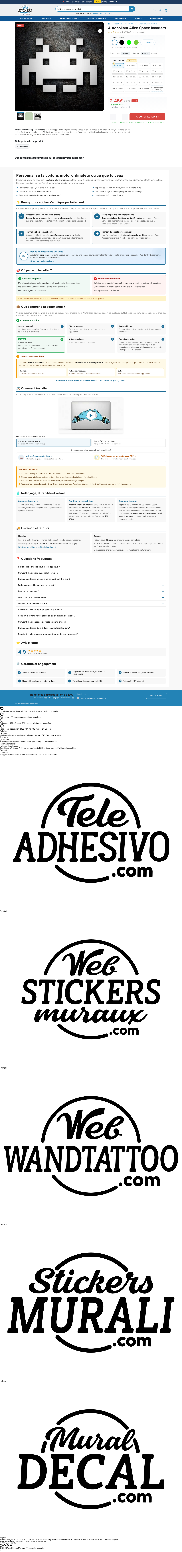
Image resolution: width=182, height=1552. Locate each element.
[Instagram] (1, 1546)
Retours (38, 735)
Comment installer (54, 735)
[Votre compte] (160, 10)
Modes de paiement (25, 735)
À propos (5, 740)
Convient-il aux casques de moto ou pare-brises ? (42, 621)
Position (136, 53)
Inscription (156, 695)
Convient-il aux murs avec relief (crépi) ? (38, 572)
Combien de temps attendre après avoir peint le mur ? (44, 579)
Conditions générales (9, 748)
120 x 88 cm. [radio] (143, 89)
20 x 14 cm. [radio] (118, 71)
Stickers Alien (22, 146)
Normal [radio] (145, 54)
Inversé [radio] (154, 54)
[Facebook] (4, 1546)
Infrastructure (35, 741)
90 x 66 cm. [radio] (157, 82)
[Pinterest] (8, 1546)
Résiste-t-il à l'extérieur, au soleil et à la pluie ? (40, 609)
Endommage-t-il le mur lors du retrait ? (37, 585)
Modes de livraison (8, 735)
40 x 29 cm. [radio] (118, 77)
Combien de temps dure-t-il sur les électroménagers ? (44, 628)
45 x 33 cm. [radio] (131, 77)
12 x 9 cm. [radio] (143, 66)
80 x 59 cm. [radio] (144, 82)
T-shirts (138, 18)
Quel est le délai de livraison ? (32, 603)
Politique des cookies (66, 748)
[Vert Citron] (136, 42)
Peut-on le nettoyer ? (28, 591)
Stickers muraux (26, 18)
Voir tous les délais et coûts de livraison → (37, 547)
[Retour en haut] (1, 1551)
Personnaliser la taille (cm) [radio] (157, 89)
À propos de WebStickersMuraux (14, 741)
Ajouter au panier (147, 116)
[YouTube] (11, 1546)
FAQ (43, 735)
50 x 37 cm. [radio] (144, 77)
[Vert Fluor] (129, 42)
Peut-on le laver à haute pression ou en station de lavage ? (46, 615)
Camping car (97, 13)
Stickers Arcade (130, 24)
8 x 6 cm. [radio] (117, 65)
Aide (39, 754)
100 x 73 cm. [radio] (117, 89)
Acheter (4, 733)
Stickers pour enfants (69, 18)
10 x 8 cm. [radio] (130, 66)
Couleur (118, 37)
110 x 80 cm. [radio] (131, 89)
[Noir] (122, 42)
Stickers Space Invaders (148, 24)
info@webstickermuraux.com (12, 754)
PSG (105, 13)
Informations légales (9, 746)
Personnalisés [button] (156, 18)
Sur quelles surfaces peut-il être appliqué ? (39, 566)
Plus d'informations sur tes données (26, 703)
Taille (124, 61)
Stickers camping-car (96, 18)
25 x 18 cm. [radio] (131, 71)
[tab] (20, 116)
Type (112, 53)
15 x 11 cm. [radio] (157, 66)
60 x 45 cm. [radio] (118, 82)
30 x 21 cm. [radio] (144, 71)
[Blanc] (115, 42)
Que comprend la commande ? (32, 597)
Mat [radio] (118, 54)
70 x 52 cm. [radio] (131, 82)
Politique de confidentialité (96, 698)
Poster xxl (46, 18)
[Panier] (165, 10)
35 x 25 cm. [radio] (157, 71)
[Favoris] (154, 10)
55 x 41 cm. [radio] (157, 77)
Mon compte (31, 754)
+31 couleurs (147, 42)
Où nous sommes (49, 741)
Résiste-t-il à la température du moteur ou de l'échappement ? (48, 634)
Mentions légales (49, 748)
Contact (4, 753)
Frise (110, 13)
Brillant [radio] (125, 54)
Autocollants (120, 18)
